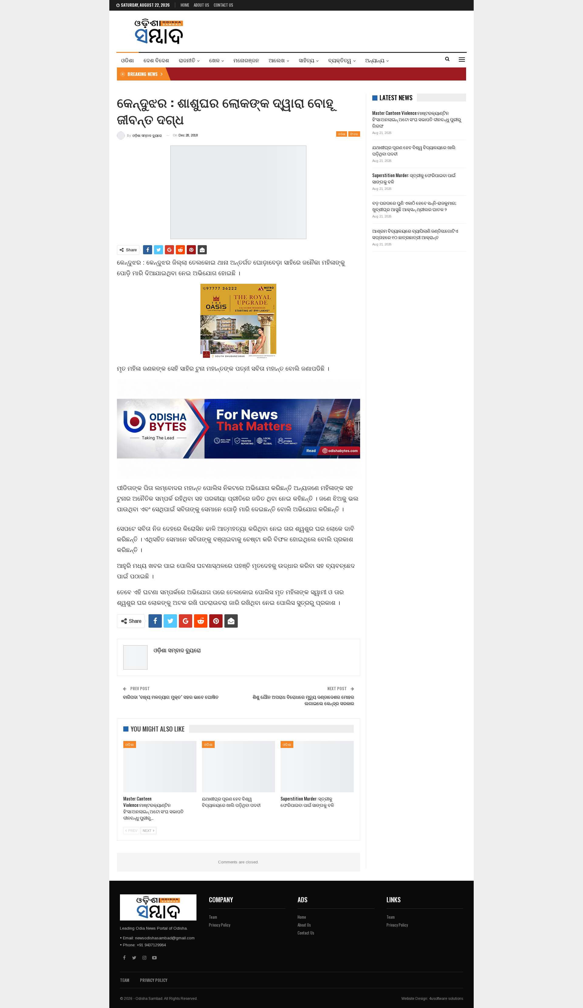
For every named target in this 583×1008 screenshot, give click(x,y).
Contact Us (223, 5)
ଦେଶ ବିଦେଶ (156, 60)
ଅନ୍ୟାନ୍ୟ (374, 60)
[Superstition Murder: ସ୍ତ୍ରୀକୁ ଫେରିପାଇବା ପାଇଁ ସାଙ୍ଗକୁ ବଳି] (317, 766)
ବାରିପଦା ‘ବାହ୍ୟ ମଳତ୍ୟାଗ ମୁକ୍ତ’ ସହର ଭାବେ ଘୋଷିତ (171, 696)
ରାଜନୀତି (187, 60)
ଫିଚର (354, 134)
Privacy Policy (219, 925)
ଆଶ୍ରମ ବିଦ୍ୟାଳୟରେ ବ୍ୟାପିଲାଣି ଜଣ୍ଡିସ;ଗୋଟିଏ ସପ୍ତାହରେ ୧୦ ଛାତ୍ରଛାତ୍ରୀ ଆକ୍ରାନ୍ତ (415, 233)
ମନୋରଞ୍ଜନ (246, 60)
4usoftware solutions (446, 998)
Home (185, 5)
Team (213, 917)
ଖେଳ (214, 60)
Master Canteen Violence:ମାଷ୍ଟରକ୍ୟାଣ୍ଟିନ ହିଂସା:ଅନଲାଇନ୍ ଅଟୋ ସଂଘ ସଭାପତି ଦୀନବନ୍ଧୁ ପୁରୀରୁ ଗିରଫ (416, 119)
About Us (201, 5)
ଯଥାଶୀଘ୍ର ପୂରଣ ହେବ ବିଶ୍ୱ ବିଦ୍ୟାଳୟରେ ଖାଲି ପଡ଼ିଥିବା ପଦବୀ (413, 150)
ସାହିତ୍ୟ (306, 60)
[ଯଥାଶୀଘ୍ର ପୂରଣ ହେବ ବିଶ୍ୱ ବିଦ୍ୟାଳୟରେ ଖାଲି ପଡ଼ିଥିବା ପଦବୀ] (238, 766)
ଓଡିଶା (127, 60)
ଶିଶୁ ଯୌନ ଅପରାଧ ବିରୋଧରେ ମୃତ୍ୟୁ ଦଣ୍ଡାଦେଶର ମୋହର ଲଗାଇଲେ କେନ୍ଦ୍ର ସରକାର (303, 699)
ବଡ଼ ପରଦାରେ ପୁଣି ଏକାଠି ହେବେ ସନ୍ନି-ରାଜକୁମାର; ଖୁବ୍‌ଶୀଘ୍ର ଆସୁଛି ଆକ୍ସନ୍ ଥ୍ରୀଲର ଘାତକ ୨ (414, 205)
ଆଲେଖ (277, 60)
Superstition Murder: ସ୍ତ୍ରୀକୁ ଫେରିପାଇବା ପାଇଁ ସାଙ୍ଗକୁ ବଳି (413, 178)
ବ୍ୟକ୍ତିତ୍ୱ (339, 60)
